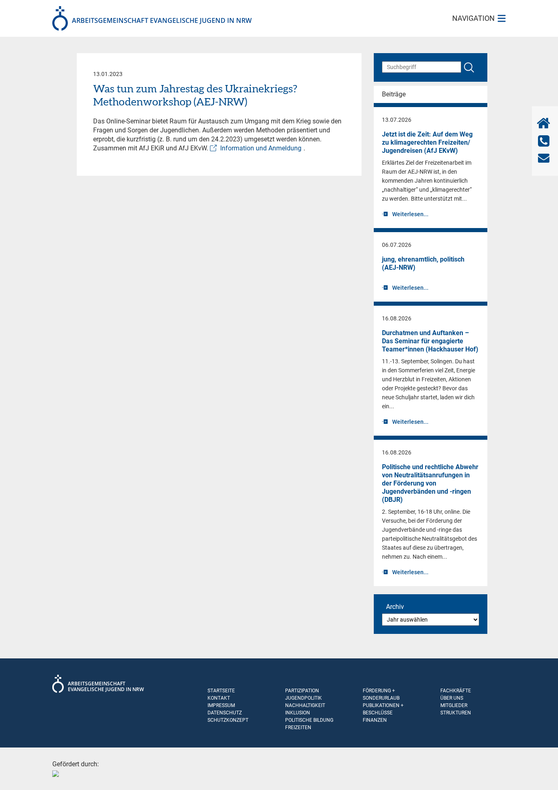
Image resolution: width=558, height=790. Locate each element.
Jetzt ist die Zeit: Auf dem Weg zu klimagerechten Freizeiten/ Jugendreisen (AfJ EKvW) (427, 142)
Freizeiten (298, 727)
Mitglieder (453, 705)
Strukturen (455, 713)
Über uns (451, 698)
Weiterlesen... (410, 214)
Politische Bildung (309, 720)
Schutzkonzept (228, 720)
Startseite (221, 691)
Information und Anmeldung (260, 148)
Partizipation (302, 691)
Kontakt (219, 698)
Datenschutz (225, 713)
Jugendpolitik (303, 698)
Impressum (221, 705)
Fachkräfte (455, 691)
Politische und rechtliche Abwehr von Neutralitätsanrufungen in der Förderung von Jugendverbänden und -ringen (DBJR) (430, 483)
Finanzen (375, 720)
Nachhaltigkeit (305, 705)
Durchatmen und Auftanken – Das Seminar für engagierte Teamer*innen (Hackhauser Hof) (430, 341)
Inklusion (297, 713)
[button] (18, 772)
